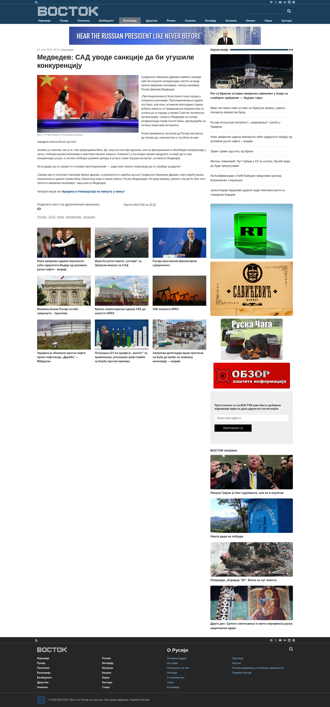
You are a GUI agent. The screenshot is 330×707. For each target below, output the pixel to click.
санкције (89, 217)
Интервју (210, 20)
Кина (60, 217)
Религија (172, 672)
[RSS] (36, 2)
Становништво (175, 677)
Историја (172, 663)
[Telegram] (293, 2)
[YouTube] (280, 2)
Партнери (237, 658)
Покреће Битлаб (241, 672)
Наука (268, 20)
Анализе (190, 20)
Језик (170, 682)
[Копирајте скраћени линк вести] (78, 209)
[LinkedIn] (289, 2)
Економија (129, 20)
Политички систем (178, 667)
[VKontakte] (284, 2)
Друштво (151, 20)
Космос (250, 20)
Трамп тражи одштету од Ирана (231, 151)
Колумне (231, 20)
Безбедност (106, 20)
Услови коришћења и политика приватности (258, 667)
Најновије (44, 20)
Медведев (73, 217)
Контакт (236, 663)
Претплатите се (233, 428)
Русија (64, 20)
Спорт (106, 687)
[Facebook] (271, 2)
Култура (287, 20)
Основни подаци (177, 658)
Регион (171, 20)
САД (51, 217)
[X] (275, 2)
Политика (84, 20)
